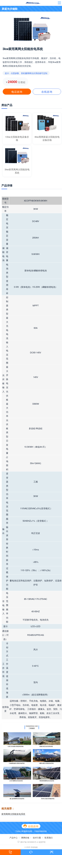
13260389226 (40, 831)
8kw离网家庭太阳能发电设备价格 (47, 138)
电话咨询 (16, 91)
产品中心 (14, 837)
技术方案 (37, 837)
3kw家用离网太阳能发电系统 (17, 171)
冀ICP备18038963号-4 (27, 842)
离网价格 (25, 837)
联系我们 (49, 837)
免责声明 (41, 842)
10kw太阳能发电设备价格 (17, 138)
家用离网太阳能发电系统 (13, 813)
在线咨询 (46, 91)
